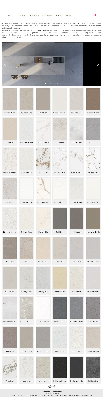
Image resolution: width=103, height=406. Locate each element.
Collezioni (34, 15)
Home (11, 15)
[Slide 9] (57, 83)
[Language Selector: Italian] (96, 15)
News (69, 15)
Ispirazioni (47, 15)
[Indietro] (5, 64)
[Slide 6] (48, 83)
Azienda (22, 15)
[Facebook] (54, 386)
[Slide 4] (45, 83)
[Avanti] (98, 64)
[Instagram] (50, 386)
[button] (9, 102)
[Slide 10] (55, 83)
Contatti (59, 15)
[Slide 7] (50, 83)
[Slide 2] (43, 83)
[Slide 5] (59, 83)
